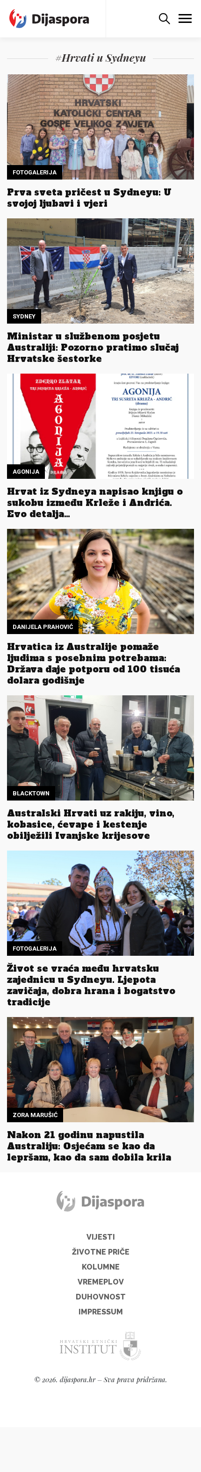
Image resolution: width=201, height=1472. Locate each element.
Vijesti (100, 1237)
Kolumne (101, 1267)
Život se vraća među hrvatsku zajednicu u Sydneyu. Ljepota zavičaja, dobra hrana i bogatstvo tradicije (91, 985)
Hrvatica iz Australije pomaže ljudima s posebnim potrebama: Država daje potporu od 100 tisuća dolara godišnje (93, 663)
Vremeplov (101, 1281)
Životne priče (100, 1252)
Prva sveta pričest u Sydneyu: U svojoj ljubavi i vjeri (89, 197)
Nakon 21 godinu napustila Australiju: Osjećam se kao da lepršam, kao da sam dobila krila (89, 1146)
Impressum (101, 1311)
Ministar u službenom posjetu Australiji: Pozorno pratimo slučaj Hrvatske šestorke (93, 347)
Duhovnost (101, 1296)
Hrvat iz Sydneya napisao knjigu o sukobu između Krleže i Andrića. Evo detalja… (95, 502)
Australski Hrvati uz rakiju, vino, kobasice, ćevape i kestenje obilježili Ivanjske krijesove (90, 824)
